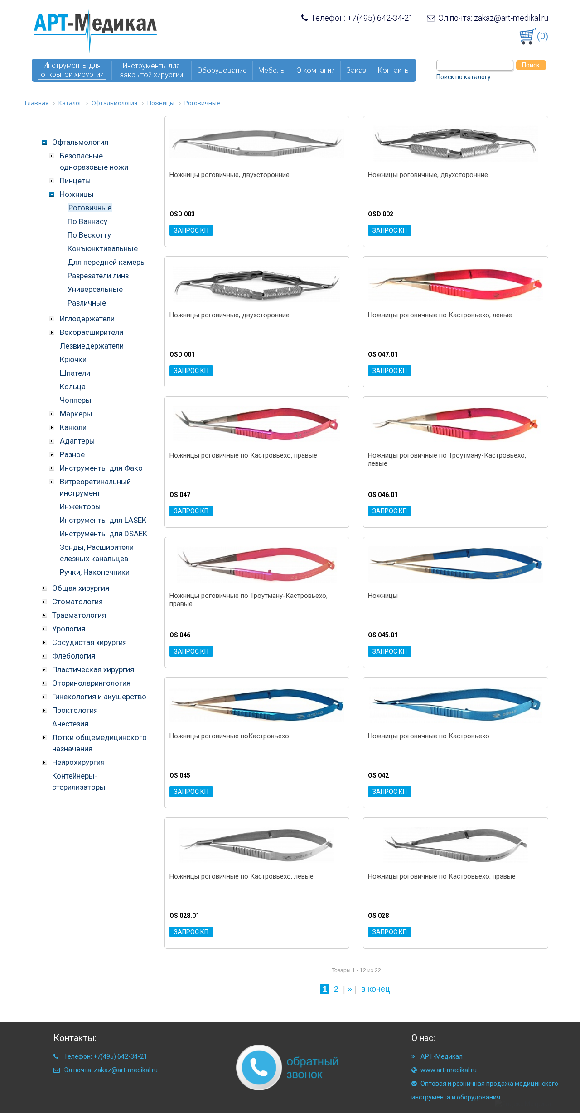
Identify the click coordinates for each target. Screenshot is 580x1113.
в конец (375, 989)
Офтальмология (80, 142)
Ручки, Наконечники (95, 572)
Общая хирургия (80, 587)
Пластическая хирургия (93, 669)
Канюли (73, 427)
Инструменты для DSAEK (103, 533)
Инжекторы (80, 506)
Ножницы (77, 194)
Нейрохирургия (78, 762)
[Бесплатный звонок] (272, 1066)
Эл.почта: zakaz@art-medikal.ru (492, 18)
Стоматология (77, 601)
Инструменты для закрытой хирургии (151, 70)
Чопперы (76, 400)
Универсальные (95, 289)
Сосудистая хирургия (89, 642)
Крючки (73, 359)
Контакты (394, 70)
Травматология (79, 615)
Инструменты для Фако (101, 468)
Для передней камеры (107, 262)
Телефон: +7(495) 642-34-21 (361, 18)
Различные (87, 302)
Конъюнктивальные (103, 248)
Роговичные (89, 207)
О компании (315, 70)
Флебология (73, 655)
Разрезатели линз (98, 275)
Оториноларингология (91, 683)
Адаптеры (77, 440)
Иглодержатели (87, 318)
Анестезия (70, 723)
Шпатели (75, 372)
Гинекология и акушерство (99, 696)
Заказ (356, 70)
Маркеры (76, 413)
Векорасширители (91, 332)
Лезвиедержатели (92, 345)
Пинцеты (75, 180)
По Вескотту (89, 234)
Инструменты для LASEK (103, 520)
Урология (68, 628)
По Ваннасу (87, 221)
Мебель (271, 70)
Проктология (75, 710)
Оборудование (222, 70)
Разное (72, 454)
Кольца (73, 386)
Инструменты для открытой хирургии (72, 70)
